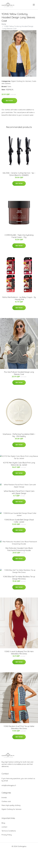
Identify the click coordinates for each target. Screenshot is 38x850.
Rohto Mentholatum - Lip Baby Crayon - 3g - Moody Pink (19, 298)
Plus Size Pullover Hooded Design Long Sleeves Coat (19, 373)
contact (4, 827)
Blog (3, 823)
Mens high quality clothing (11, 805)
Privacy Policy (7, 835)
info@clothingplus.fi (9, 785)
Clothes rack (6, 801)
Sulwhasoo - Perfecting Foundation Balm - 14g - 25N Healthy (19, 435)
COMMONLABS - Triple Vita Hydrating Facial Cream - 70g (19, 236)
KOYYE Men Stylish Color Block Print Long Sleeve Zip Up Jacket (19, 464)
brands (4, 797)
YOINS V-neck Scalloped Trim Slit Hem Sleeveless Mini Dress (19, 652)
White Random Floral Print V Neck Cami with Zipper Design (19, 492)
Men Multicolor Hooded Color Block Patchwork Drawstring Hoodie (19, 549)
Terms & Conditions (9, 831)
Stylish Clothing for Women (21, 81)
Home (4, 24)
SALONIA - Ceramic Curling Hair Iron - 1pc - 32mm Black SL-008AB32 (19, 174)
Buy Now (9, 101)
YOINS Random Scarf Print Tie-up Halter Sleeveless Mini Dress (19, 727)
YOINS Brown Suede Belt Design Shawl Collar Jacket (19, 521)
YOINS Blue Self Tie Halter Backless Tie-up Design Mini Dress (19, 578)
